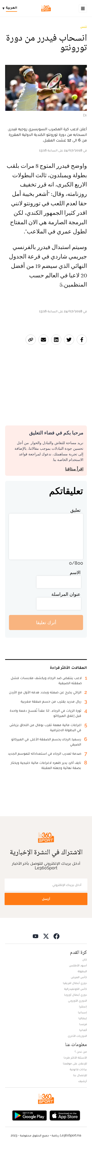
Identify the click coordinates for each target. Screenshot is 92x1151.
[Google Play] (29, 1115)
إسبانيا (82, 1012)
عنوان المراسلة (65, 594)
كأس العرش (79, 977)
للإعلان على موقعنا (75, 1063)
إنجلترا (83, 1006)
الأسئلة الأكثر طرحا (75, 1057)
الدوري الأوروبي (77, 1000)
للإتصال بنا (80, 1075)
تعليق (75, 510)
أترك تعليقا (46, 622)
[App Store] (65, 1115)
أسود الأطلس (78, 965)
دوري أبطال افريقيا (75, 983)
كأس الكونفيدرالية (75, 989)
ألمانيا (83, 1030)
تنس (83, 27)
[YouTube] (35, 936)
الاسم (75, 572)
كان (84, 959)
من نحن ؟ (81, 1051)
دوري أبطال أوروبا (75, 994)
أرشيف (82, 1081)
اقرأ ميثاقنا (74, 469)
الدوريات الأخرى (77, 1036)
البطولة (82, 971)
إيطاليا (82, 1018)
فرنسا (83, 1024)
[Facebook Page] (56, 936)
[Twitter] (46, 936)
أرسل (46, 899)
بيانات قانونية (78, 1069)
